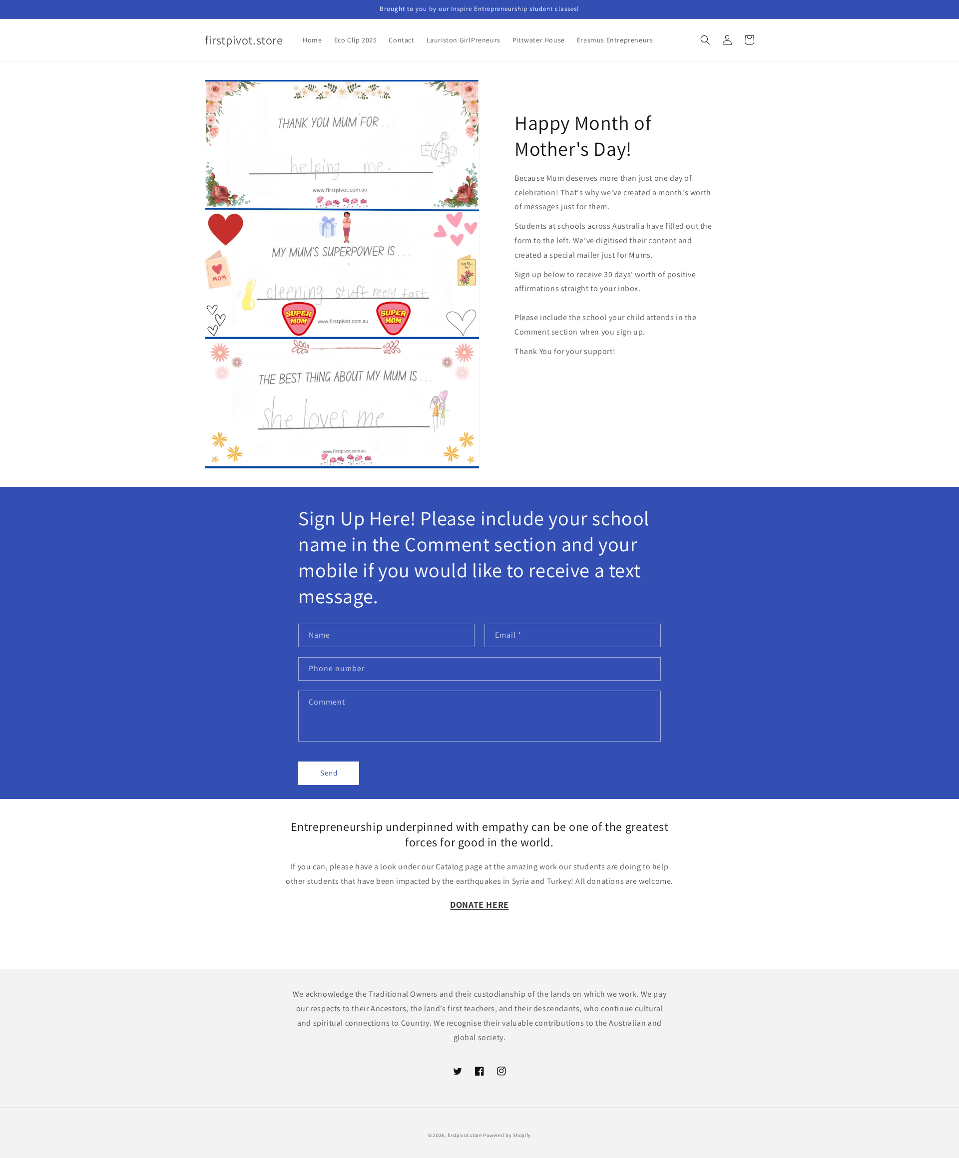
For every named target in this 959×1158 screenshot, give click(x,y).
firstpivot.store (465, 1135)
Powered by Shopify (507, 1135)
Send (329, 772)
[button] (705, 40)
